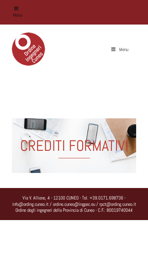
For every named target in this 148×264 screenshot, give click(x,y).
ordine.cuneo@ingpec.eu (74, 204)
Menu (17, 15)
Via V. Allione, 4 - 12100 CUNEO (50, 198)
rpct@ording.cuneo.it (117, 204)
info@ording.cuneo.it (30, 204)
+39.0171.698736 (106, 198)
